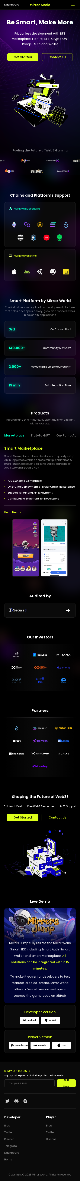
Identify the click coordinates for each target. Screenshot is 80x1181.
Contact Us (57, 57)
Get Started (23, 57)
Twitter (8, 1132)
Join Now (66, 1083)
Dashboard (11, 4)
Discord (9, 1139)
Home (8, 1159)
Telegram (10, 1146)
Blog (7, 1125)
